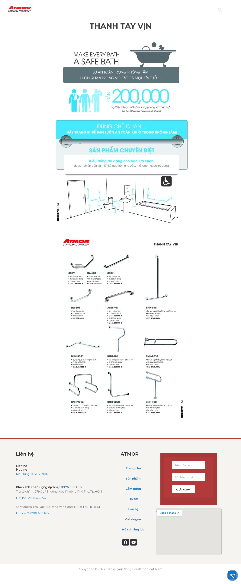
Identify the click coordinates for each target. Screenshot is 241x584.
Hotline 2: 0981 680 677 (32, 513)
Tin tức (133, 499)
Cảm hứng (133, 488)
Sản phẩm (133, 478)
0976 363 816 (71, 487)
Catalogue (133, 519)
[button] (220, 10)
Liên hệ (133, 509)
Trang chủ (133, 468)
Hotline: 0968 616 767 (31, 498)
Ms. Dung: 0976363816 (32, 474)
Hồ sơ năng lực (133, 529)
